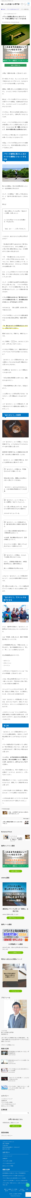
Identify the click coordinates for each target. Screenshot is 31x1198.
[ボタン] (22, 4)
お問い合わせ (15, 1126)
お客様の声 (4, 1100)
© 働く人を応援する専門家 (15, 1193)
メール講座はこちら (15, 952)
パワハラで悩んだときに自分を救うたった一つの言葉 (14, 1178)
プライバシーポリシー (6, 1135)
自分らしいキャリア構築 (7, 1106)
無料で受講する (15, 65)
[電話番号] (25, 4)
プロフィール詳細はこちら (8, 1045)
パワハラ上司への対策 (6, 1102)
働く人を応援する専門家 (10, 4)
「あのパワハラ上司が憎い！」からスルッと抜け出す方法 (15, 1180)
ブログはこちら (15, 991)
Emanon (18, 1195)
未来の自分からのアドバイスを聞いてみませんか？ (13, 1175)
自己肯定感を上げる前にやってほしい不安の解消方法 (14, 1173)
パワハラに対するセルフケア (10, 13)
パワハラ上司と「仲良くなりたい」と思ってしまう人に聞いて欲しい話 (15, 1183)
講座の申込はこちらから (15, 917)
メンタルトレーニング (6, 1098)
